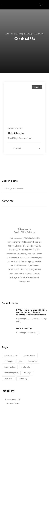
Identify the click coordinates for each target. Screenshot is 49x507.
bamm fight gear (10, 355)
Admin (18, 148)
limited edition (9, 367)
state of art (8, 379)
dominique (8, 361)
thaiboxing (23, 379)
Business (37, 87)
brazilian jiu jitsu (29, 355)
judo (20, 361)
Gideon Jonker (24, 229)
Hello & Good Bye (16, 133)
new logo (27, 373)
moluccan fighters (11, 373)
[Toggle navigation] (40, 5)
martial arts (25, 367)
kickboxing (32, 361)
